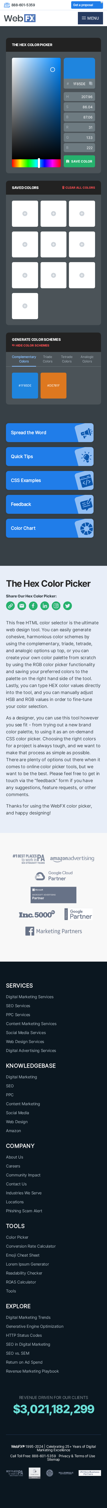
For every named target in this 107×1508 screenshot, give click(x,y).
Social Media (17, 1112)
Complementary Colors (24, 359)
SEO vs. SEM (17, 1353)
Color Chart (23, 528)
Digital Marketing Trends (28, 1317)
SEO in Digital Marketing (28, 1344)
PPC (10, 1094)
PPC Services (18, 1014)
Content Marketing (23, 1103)
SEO (10, 1085)
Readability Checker (24, 1273)
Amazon (13, 1130)
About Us (14, 1157)
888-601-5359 (23, 5)
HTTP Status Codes (24, 1335)
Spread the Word (28, 432)
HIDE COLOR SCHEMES (32, 345)
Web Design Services (25, 1041)
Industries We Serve (24, 1192)
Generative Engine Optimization (34, 1326)
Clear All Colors (80, 187)
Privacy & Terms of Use (77, 1456)
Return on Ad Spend (24, 1362)
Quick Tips (22, 456)
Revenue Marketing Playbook (32, 1371)
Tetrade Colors (67, 359)
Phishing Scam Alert (24, 1210)
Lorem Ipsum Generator (27, 1264)
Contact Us (16, 1183)
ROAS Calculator (21, 1281)
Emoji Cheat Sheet (23, 1255)
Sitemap (53, 1459)
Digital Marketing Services (30, 996)
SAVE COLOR (81, 161)
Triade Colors (48, 359)
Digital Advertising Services (31, 1050)
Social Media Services (26, 1032)
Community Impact (23, 1174)
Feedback (21, 504)
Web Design (17, 1121)
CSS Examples (26, 480)
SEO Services (18, 1005)
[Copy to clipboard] (91, 83)
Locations (15, 1201)
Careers (13, 1165)
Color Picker (17, 1237)
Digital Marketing (21, 1076)
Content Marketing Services (31, 1023)
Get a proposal (83, 5)
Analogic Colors (87, 359)
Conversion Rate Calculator (31, 1246)
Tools (11, 1290)
